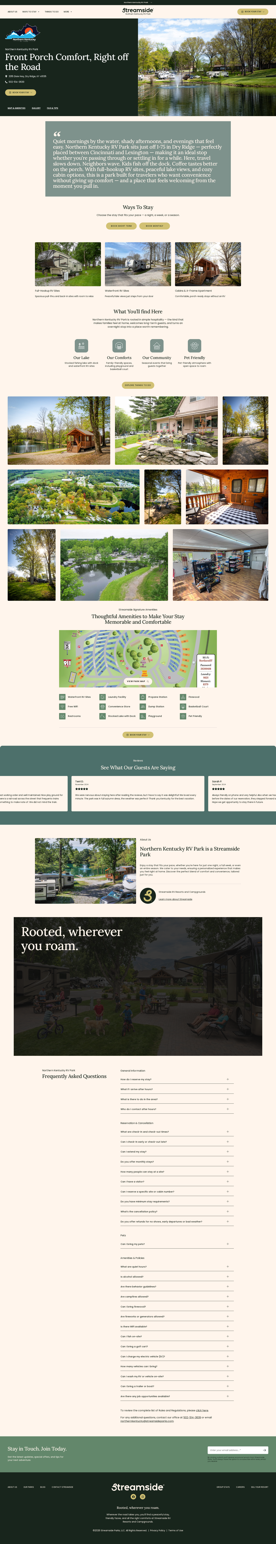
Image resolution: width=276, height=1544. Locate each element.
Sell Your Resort (259, 1487)
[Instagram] (142, 1496)
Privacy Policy (157, 1530)
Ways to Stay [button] (29, 11)
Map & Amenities (16, 108)
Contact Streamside (62, 1487)
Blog (42, 1487)
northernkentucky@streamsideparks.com (147, 1421)
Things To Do (52, 11)
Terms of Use (175, 1530)
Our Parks (28, 1487)
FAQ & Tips (52, 108)
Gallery (36, 108)
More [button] (66, 11)
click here (202, 1410)
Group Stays (223, 1487)
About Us (12, 11)
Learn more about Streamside (175, 899)
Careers (240, 1487)
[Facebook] (133, 1496)
